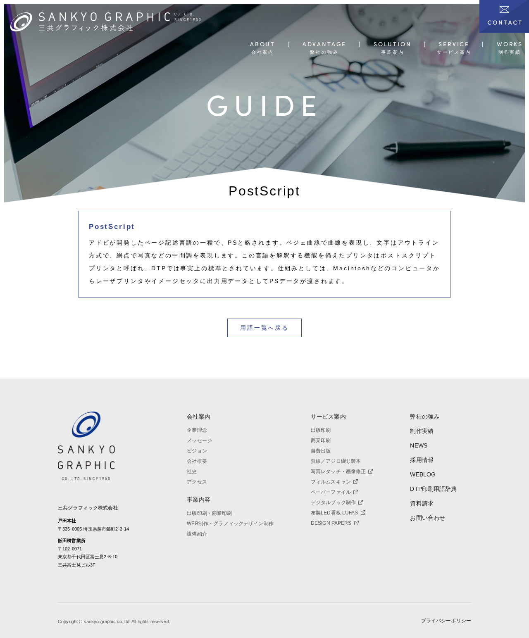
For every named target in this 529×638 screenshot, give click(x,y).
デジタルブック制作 (333, 502)
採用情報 (422, 460)
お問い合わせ (427, 517)
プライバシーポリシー (446, 621)
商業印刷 (321, 440)
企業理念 (197, 430)
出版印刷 (321, 430)
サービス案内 (328, 416)
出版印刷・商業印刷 (209, 513)
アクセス (197, 482)
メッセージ (199, 440)
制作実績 (422, 431)
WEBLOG (423, 474)
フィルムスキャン (331, 482)
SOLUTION (393, 44)
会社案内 (198, 416)
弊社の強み (424, 416)
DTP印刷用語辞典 (433, 489)
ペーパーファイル (331, 492)
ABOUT (262, 44)
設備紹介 (197, 534)
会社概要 (197, 461)
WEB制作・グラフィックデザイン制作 (230, 523)
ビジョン (197, 451)
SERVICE (453, 44)
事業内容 (198, 499)
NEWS (418, 445)
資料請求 (422, 503)
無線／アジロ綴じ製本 (336, 461)
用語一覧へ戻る (264, 327)
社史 (192, 471)
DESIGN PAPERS (331, 523)
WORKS (510, 44)
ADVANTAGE (324, 44)
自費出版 (321, 451)
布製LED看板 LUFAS (334, 513)
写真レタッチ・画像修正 (338, 471)
